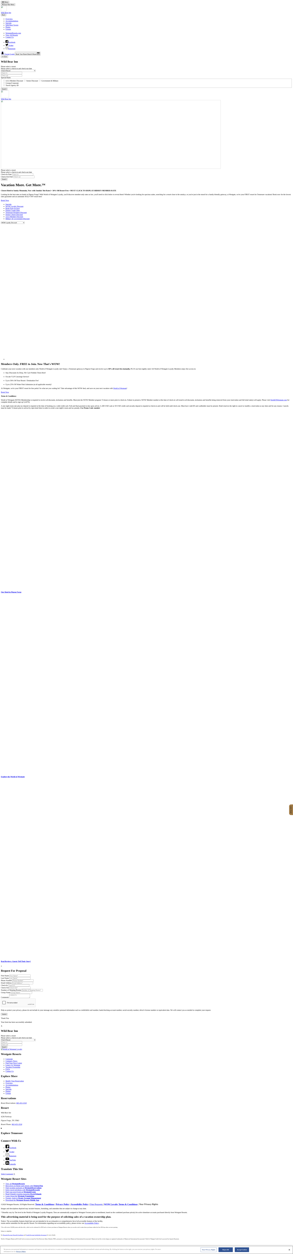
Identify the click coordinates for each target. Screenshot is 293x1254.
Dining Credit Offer (12, 210)
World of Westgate (120, 388)
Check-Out (5, 988)
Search (4, 179)
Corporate (9, 1059)
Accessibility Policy (79, 1204)
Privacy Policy (62, 1204)
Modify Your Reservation (14, 1081)
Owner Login (9, 54)
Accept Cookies (242, 1250)
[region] (146, 1250)
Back (3, 15)
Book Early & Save (12, 208)
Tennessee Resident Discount (16, 213)
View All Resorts (11, 35)
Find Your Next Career (13, 1063)
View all (15, 1184)
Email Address (6, 983)
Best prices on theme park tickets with (24, 1186)
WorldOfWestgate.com (278, 400)
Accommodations (11, 21)
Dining (8, 1091)
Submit (4, 1014)
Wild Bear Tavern (11, 25)
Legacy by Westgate (12, 1065)
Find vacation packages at (23, 1188)
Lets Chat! (291, 809)
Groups (8, 29)
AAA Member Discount (14, 217)
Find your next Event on (20, 1192)
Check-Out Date (7, 177)
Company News (11, 1061)
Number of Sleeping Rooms (11, 990)
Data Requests (96, 1204)
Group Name (5, 992)
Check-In (4, 985)
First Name (5, 976)
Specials (8, 23)
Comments (5, 997)
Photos (7, 27)
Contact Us (9, 37)
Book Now (5, 200)
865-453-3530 (21, 1103)
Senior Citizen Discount (14, 215)
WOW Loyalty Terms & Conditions (121, 1204)
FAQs (7, 1069)
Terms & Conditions (44, 1204)
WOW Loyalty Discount (14, 206)
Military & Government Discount (17, 219)
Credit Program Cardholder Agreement (36, 1235)
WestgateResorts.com (13, 33)
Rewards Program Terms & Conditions (13, 1235)
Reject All (225, 1250)
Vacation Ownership (12, 1067)
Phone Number (6, 980)
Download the (22, 1200)
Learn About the (19, 1196)
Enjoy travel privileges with (22, 1190)
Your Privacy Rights (148, 1204)
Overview (9, 19)
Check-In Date (6, 174)
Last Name (5, 978)
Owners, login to (23, 1198)
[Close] (289, 1249)
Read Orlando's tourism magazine (23, 1194)
